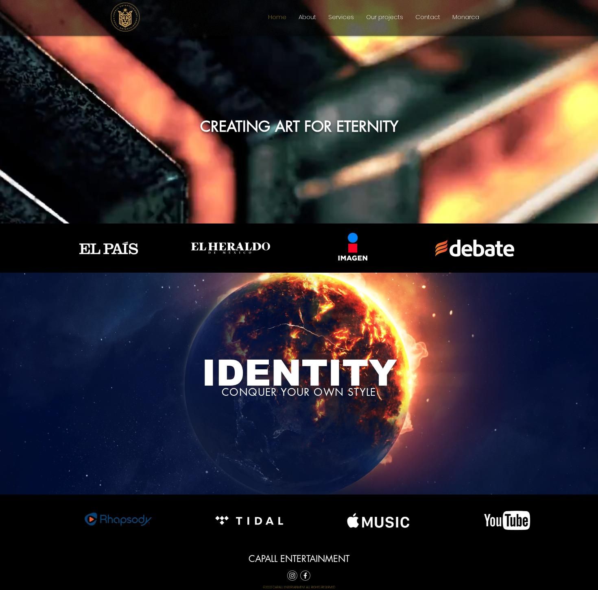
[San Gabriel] (292, 575)
